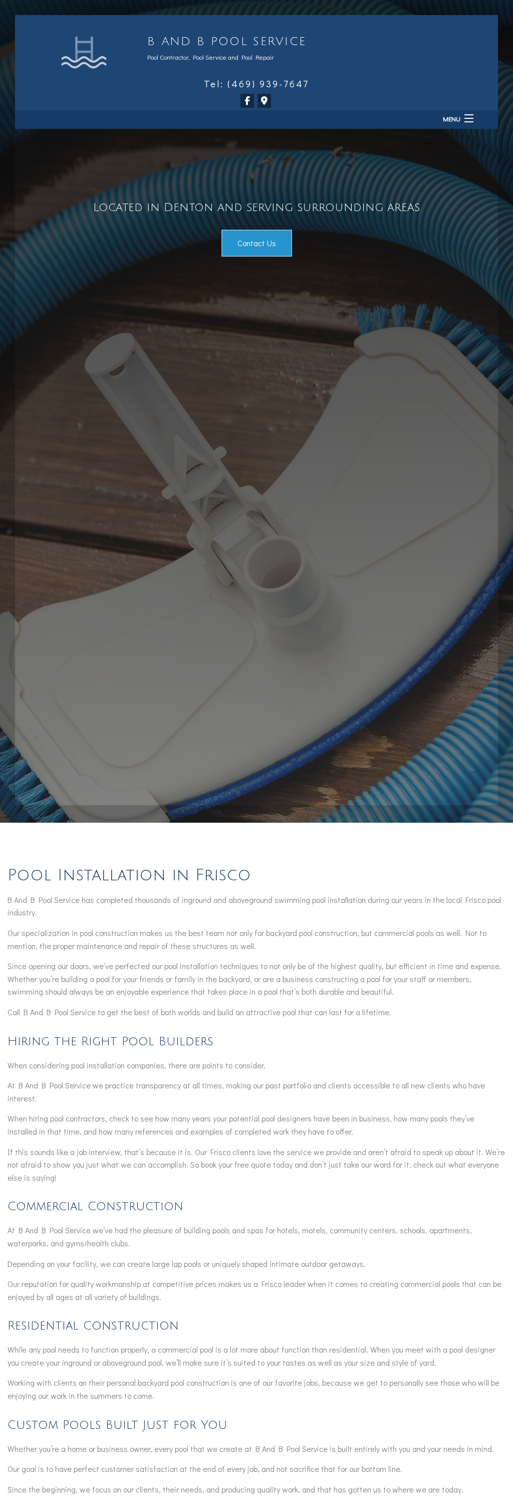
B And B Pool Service (226, 41)
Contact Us (256, 243)
